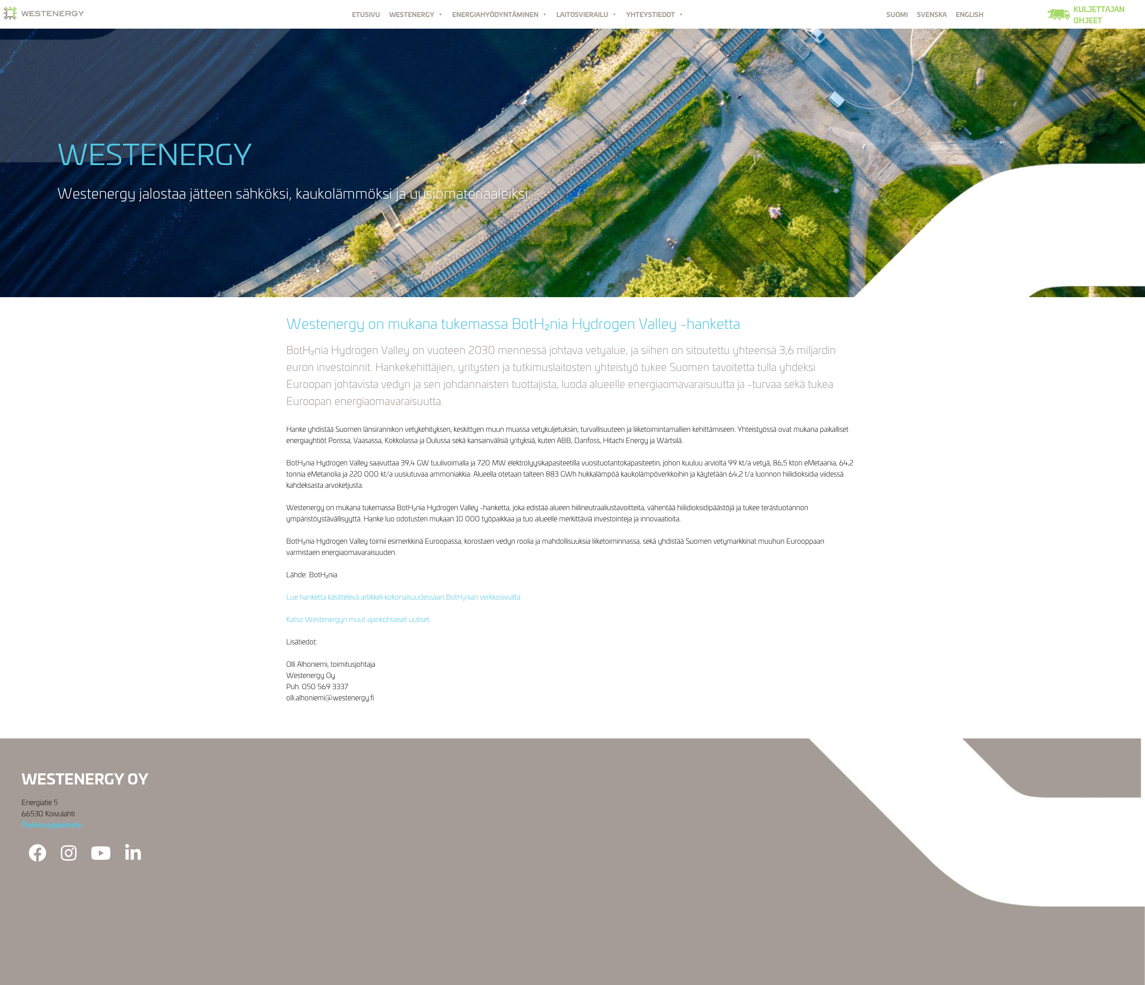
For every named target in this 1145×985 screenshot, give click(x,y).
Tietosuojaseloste (51, 824)
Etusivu (366, 14)
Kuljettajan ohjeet (1099, 14)
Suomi (897, 14)
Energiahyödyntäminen (495, 14)
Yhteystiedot (650, 14)
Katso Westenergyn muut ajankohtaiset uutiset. (358, 618)
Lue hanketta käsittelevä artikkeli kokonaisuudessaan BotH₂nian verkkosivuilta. (404, 596)
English (970, 14)
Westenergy (411, 14)
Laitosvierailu (582, 14)
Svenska (932, 14)
